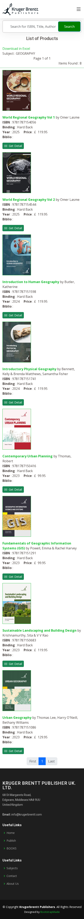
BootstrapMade (50, 912)
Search (69, 26)
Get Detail (14, 146)
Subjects (12, 868)
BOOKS (12, 848)
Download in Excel (16, 48)
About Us (13, 883)
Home (11, 832)
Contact (12, 876)
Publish (11, 840)
